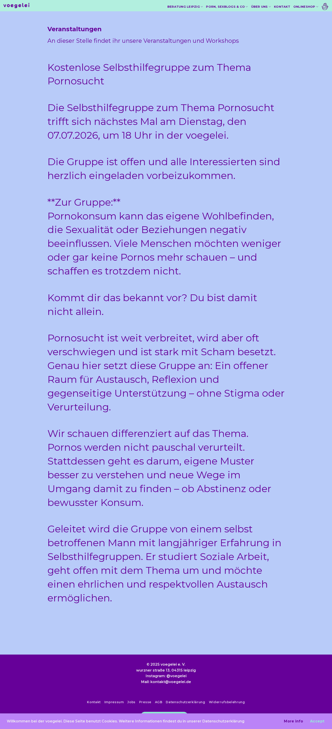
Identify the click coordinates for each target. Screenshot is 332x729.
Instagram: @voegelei (166, 676)
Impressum (114, 702)
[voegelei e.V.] (16, 6)
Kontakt (282, 6)
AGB (158, 702)
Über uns (259, 6)
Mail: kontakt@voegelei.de (166, 682)
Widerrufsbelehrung (227, 702)
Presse (145, 702)
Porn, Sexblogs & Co (225, 6)
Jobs (131, 702)
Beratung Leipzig (183, 6)
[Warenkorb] (325, 6)
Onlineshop (304, 6)
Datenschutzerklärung (185, 702)
